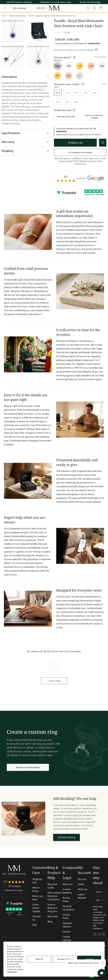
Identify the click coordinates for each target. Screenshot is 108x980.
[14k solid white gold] (68, 65)
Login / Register (82, 896)
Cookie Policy (66, 916)
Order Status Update (36, 908)
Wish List (82, 889)
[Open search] (88, 8)
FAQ (34, 924)
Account (82, 879)
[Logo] (54, 8)
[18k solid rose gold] (68, 75)
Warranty (53, 916)
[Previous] (105, 1)
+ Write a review (54, 681)
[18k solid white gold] (102, 65)
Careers (67, 931)
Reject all (39, 959)
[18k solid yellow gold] (57, 75)
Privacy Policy (66, 899)
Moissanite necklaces (17, 16)
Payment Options (67, 925)
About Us (67, 884)
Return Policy (36, 889)
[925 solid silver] (57, 65)
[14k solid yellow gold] (79, 65)
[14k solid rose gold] (90, 65)
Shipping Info (37, 881)
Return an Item (37, 897)
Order (81, 884)
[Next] (105, 2)
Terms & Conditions (68, 908)
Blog (50, 921)
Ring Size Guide (52, 886)
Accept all (89, 959)
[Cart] (101, 8)
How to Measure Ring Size (52, 908)
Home (4, 16)
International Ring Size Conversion (54, 896)
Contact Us (36, 918)
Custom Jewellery (67, 891)
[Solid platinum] (79, 75)
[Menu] (5, 8)
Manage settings (64, 959)
